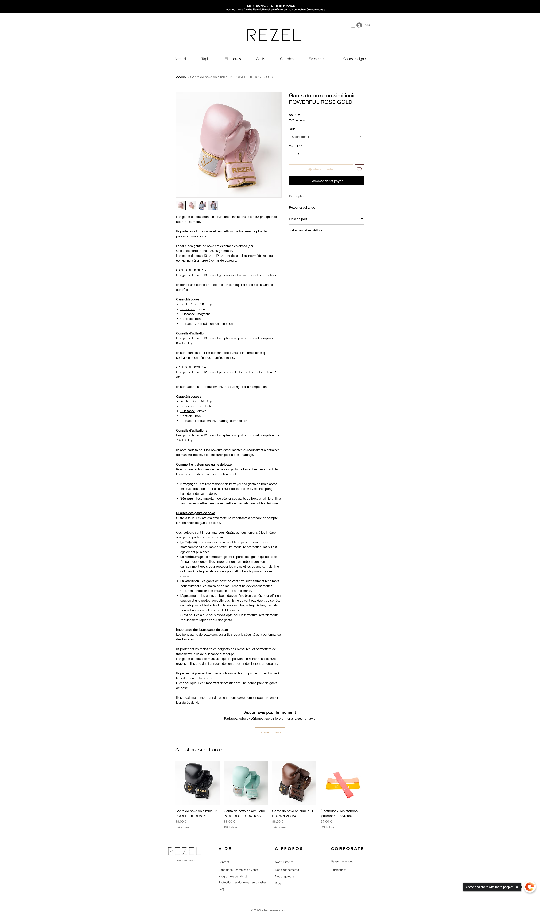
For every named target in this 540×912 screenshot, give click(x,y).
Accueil (182, 77)
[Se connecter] (358, 25)
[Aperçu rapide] (197, 783)
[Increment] (305, 154)
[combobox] (326, 137)
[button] (353, 25)
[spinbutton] (298, 154)
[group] (270, 797)
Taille (293, 128)
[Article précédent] (169, 783)
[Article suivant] (370, 783)
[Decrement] (292, 154)
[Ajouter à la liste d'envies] (359, 169)
